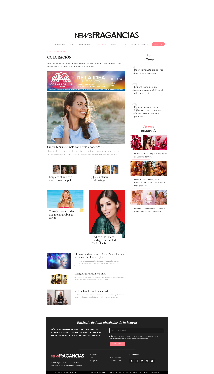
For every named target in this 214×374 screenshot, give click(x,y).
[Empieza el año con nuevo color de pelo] (65, 174)
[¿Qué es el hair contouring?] (107, 174)
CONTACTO (143, 372)
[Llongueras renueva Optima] (86, 279)
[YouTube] (152, 361)
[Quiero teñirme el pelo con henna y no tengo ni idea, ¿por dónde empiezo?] (86, 124)
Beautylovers (115, 358)
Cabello (113, 354)
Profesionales (115, 361)
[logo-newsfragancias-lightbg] (107, 35)
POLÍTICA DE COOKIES (116, 372)
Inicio (49, 51)
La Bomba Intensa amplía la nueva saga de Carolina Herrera (150, 155)
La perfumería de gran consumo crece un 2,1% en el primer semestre (148, 90)
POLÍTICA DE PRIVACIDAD (99, 372)
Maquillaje (94, 361)
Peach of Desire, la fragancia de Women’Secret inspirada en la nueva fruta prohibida (149, 182)
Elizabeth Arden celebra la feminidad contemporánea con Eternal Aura (150, 210)
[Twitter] (147, 361)
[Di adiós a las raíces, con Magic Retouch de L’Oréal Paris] (107, 217)
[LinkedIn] (142, 361)
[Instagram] (137, 361)
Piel (91, 358)
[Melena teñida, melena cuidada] (86, 297)
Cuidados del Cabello (60, 51)
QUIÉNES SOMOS (132, 372)
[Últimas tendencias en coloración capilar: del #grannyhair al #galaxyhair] (86, 261)
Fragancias (94, 354)
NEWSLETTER (154, 372)
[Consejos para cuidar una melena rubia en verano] (65, 204)
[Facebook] (131, 361)
